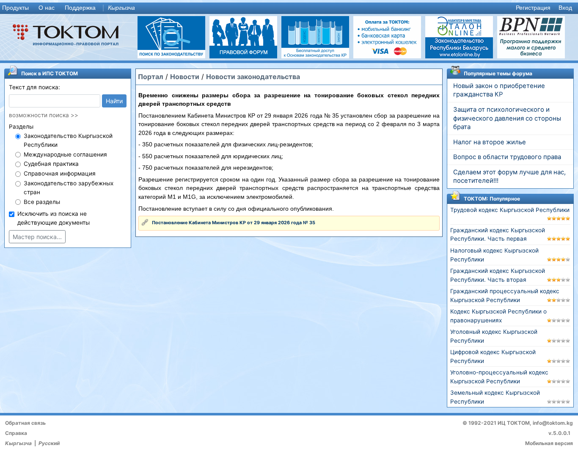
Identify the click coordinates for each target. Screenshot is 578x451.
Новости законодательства (253, 76)
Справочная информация (60, 173)
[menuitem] (17, 8)
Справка (16, 433)
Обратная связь (25, 423)
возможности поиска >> (43, 115)
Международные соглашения (65, 154)
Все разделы (42, 201)
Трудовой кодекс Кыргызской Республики (510, 209)
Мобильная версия (549, 443)
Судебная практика (51, 163)
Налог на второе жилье (489, 142)
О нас (47, 8)
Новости (184, 76)
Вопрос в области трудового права (507, 157)
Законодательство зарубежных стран (68, 187)
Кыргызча (121, 8)
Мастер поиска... (37, 236)
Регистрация (533, 8)
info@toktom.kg (553, 423)
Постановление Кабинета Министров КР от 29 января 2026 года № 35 (233, 223)
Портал (150, 76)
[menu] (289, 8)
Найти (114, 100)
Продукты (15, 8)
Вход (565, 8)
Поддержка (80, 8)
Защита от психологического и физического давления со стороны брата (507, 118)
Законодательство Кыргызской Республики (68, 140)
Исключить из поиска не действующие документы (53, 218)
